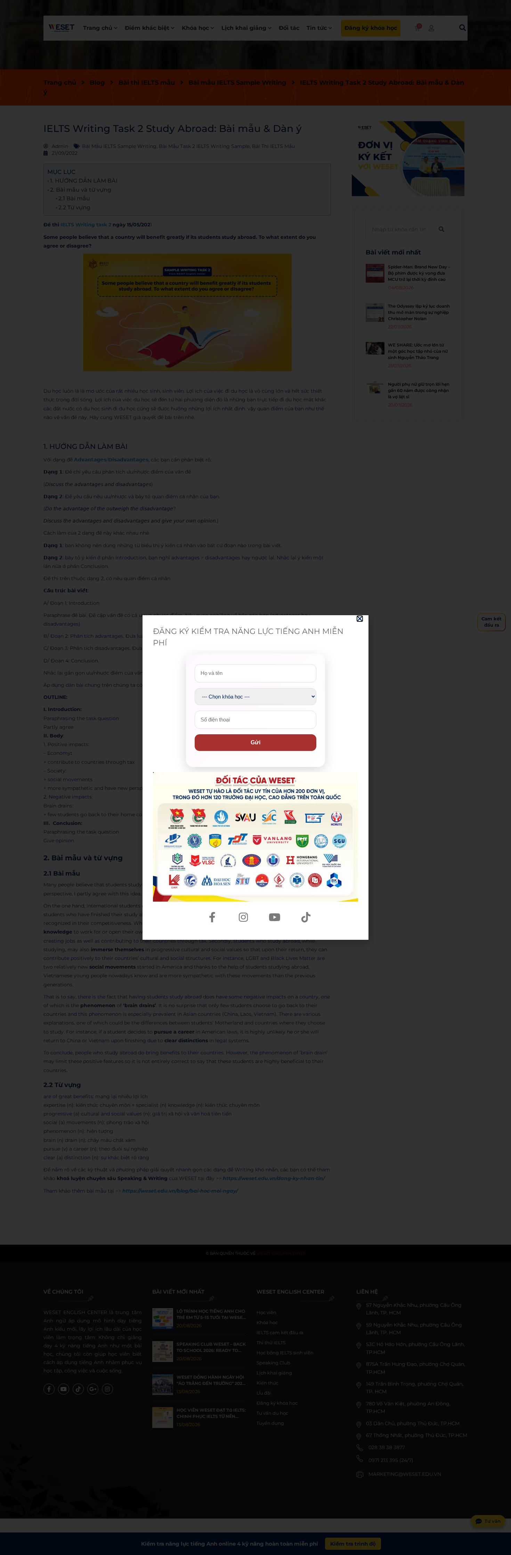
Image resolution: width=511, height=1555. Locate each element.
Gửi (255, 742)
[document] (255, 777)
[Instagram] (243, 917)
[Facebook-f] (212, 917)
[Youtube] (274, 917)
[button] (359, 618)
